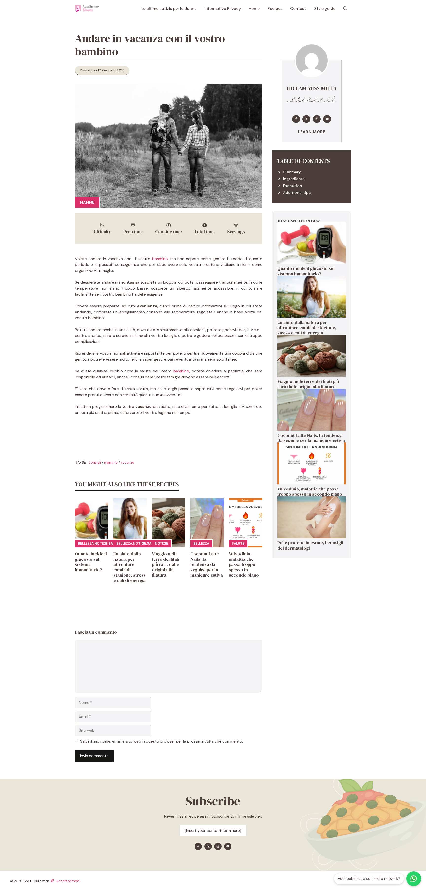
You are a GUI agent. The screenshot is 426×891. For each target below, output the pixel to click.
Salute (238, 544)
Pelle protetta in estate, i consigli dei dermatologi (310, 545)
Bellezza (86, 544)
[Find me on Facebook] (296, 119)
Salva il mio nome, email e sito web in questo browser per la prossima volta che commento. (161, 741)
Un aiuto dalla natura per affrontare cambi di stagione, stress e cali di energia (129, 567)
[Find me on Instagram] (317, 119)
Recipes (274, 8)
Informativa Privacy (222, 8)
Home (254, 8)
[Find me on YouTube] (327, 119)
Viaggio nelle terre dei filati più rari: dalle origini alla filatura (165, 564)
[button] (345, 8)
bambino (160, 258)
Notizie (101, 544)
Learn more (312, 131)
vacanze (127, 462)
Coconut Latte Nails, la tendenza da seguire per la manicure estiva (206, 564)
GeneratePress (68, 881)
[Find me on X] (306, 119)
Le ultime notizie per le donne (168, 8)
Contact (298, 8)
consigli (95, 462)
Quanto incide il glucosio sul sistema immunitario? (91, 562)
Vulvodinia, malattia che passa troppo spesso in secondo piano (244, 564)
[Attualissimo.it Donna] (87, 8)
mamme (111, 462)
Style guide (324, 8)
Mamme (87, 202)
